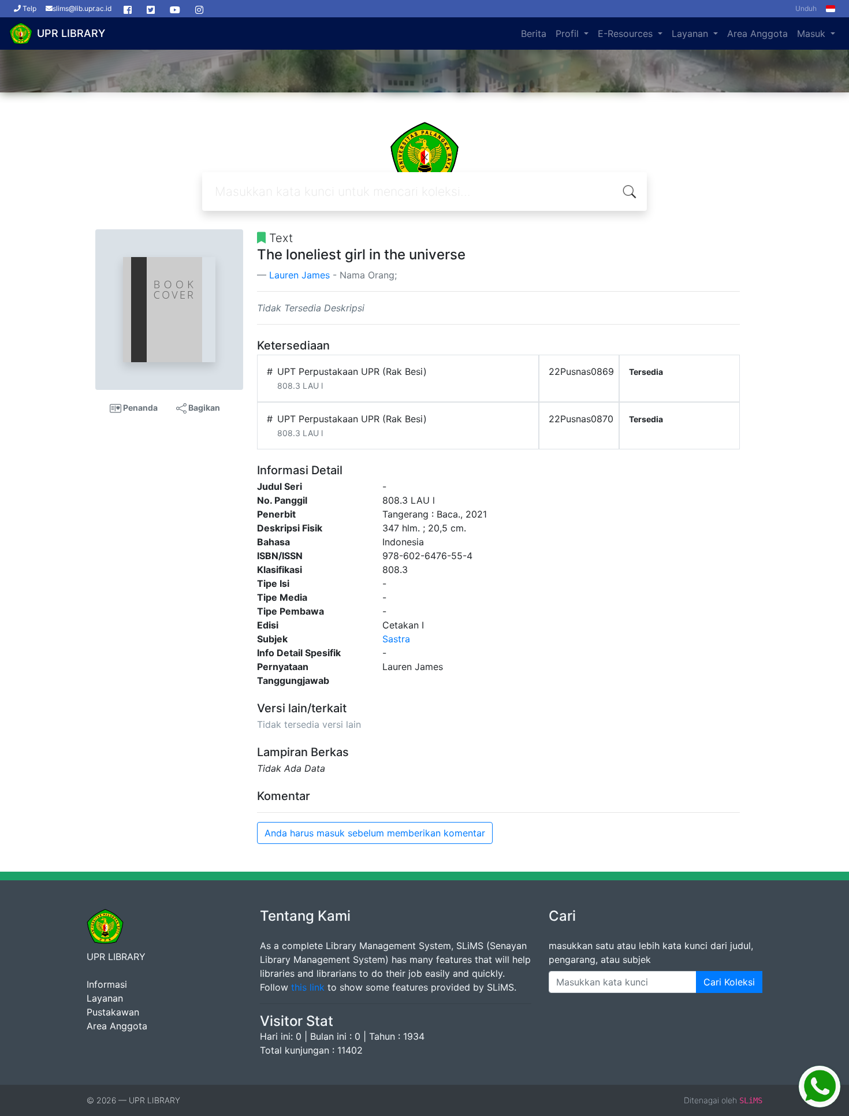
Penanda (139, 407)
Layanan (691, 33)
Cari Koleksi (729, 982)
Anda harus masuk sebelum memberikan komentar (375, 833)
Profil (569, 33)
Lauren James (299, 275)
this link (308, 987)
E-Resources (627, 33)
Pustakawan (113, 1012)
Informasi (107, 984)
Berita (533, 33)
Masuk (812, 33)
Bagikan (203, 407)
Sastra (396, 639)
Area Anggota (757, 33)
